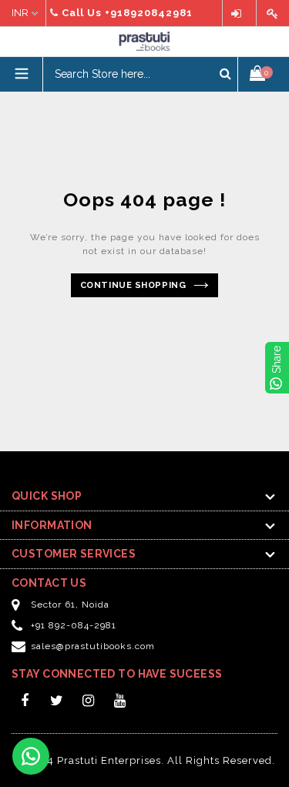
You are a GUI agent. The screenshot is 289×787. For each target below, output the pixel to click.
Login (239, 13)
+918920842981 (149, 12)
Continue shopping (133, 285)
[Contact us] (30, 756)
